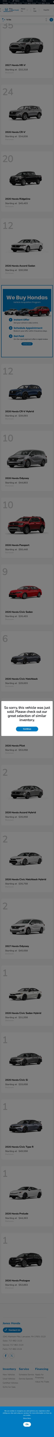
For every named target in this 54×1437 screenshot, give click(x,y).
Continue (27, 729)
